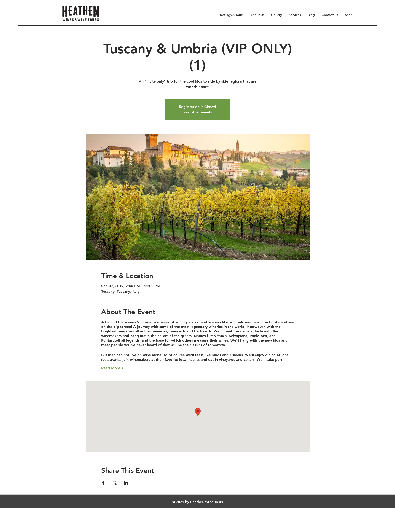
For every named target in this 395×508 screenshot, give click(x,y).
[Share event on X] (114, 483)
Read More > (112, 368)
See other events (197, 112)
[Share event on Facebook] (103, 483)
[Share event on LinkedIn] (126, 483)
